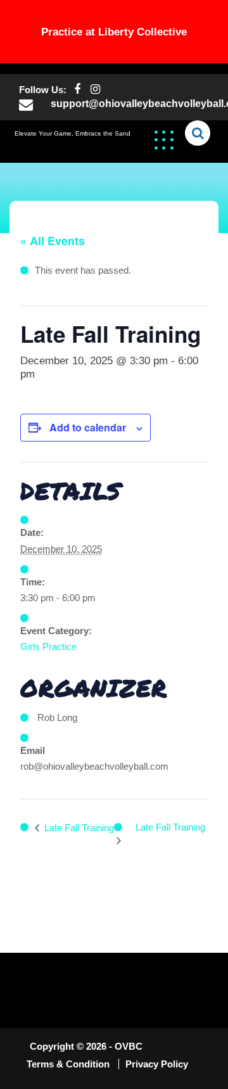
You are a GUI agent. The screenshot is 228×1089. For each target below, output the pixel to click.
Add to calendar (87, 427)
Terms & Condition (69, 1064)
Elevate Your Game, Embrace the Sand (72, 133)
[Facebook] (77, 89)
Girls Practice (48, 646)
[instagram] (95, 89)
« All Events (52, 240)
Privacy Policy (156, 1064)
